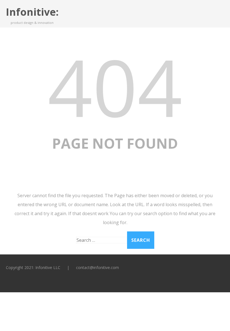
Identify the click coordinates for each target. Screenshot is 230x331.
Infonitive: (32, 12)
